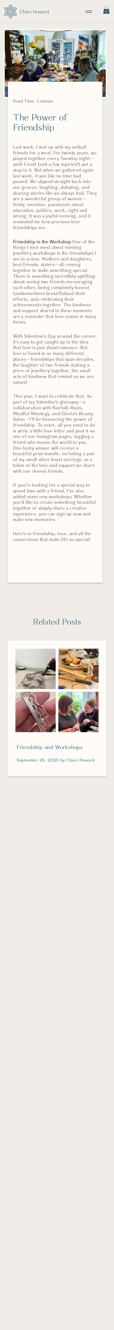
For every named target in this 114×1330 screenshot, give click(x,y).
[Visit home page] (26, 11)
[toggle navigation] (88, 11)
